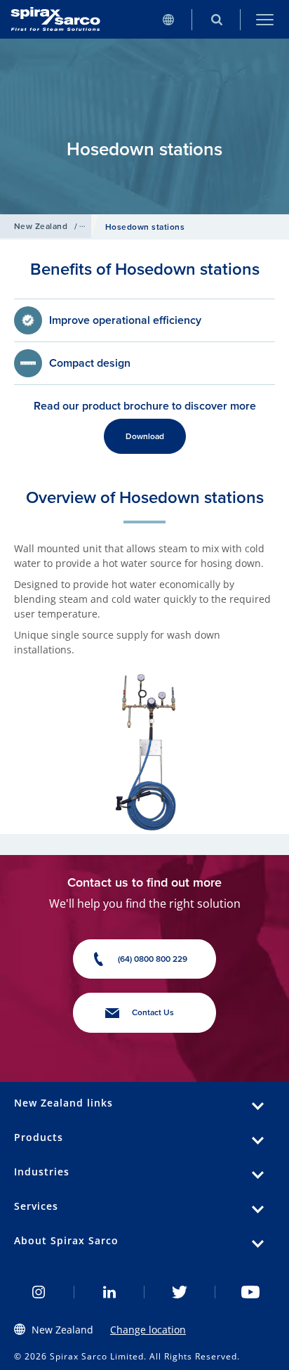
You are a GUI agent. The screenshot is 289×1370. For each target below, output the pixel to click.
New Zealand (40, 226)
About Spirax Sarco (66, 1240)
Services (36, 1206)
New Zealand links (63, 1102)
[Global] (168, 19)
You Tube (251, 1292)
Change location (148, 1329)
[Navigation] (265, 19)
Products (38, 1137)
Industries (41, 1171)
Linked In (110, 1292)
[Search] (216, 19)
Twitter (180, 1292)
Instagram (39, 1292)
